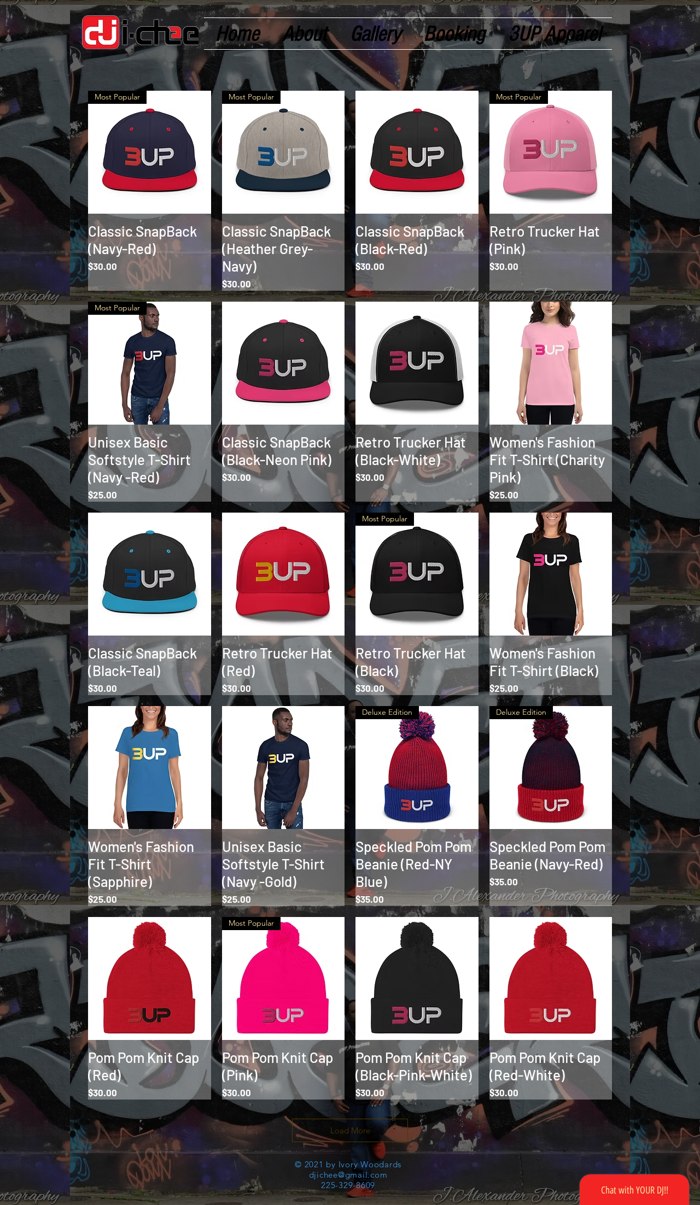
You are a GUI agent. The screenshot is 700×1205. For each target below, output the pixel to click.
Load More (350, 1130)
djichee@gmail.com (348, 1174)
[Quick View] (417, 152)
